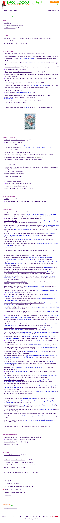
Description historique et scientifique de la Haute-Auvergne (21, 409)
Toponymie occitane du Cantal (12, 212)
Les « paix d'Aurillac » (10, 319)
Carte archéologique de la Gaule (13, 107)
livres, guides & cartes (10, 508)
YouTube (6, 199)
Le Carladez (7, 367)
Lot (27, 355)
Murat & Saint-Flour (9, 442)
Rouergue (12, 486)
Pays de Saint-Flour (9, 164)
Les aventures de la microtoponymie (14, 214)
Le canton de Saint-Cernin (12, 145)
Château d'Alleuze (10, 171)
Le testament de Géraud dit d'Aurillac (16, 345)
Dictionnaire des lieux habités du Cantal (15, 250)
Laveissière (7, 174)
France (5, 10)
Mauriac (22, 97)
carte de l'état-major (9, 102)
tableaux (38, 167)
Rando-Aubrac (9, 186)
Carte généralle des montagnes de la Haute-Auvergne (21, 56)
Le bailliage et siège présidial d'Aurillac (16, 307)
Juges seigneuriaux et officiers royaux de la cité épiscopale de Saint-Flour (26, 315)
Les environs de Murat (11, 58)
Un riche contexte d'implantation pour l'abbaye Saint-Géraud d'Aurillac (24, 361)
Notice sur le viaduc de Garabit (13, 420)
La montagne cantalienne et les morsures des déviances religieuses (24, 268)
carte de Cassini (38, 38)
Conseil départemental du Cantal (13, 25)
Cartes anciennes (7, 51)
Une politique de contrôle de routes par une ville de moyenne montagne (25, 272)
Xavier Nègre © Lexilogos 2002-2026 (30, 519)
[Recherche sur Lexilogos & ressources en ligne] (58, 4)
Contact (45, 516)
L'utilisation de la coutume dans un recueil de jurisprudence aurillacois (25, 311)
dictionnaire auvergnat (53, 10)
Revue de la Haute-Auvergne (12, 455)
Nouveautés (19, 516)
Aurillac (16, 97)
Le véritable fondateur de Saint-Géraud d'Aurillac (19, 340)
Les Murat (8, 371)
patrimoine (8, 495)
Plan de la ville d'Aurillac (12, 90)
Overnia (6, 467)
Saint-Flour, (13, 290)
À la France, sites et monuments (13, 398)
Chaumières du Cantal (10, 239)
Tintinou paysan (8, 255)
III (33, 407)
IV (35, 407)
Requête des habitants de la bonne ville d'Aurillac (19, 324)
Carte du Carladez (10, 92)
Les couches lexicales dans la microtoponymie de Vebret (21, 218)
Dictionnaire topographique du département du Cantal (20, 243)
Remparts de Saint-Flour (12, 167)
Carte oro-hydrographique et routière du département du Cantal (24, 74)
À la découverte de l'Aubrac (14, 183)
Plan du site (27, 516)
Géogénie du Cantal (9, 401)
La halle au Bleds (47, 167)
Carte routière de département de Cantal (17, 85)
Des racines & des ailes (11, 201)
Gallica (6, 54)
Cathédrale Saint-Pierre (27, 167)
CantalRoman (8, 159)
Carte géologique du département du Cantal (18, 72)
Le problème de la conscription (13, 262)
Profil (4, 20)
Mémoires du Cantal (11, 439)
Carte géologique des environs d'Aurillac (17, 83)
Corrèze (30, 486)
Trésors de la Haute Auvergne (13, 142)
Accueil (4, 516)
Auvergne (10, 10)
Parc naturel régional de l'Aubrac (13, 181)
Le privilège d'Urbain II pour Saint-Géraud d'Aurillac (20, 347)
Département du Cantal (12, 67)
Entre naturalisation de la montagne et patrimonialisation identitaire (24, 233)
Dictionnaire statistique (11, 405)
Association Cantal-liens (11, 155)
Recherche (11, 516)
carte (6, 41)
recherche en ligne (10, 248)
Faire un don (54, 2)
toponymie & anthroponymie (13, 176)
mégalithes (19, 171)
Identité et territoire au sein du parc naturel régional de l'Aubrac (23, 225)
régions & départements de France (15, 492)
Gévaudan (19, 486)
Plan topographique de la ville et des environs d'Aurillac (21, 88)
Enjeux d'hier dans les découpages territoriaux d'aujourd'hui (21, 376)
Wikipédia (6, 23)
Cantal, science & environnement (13, 157)
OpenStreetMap (8, 43)
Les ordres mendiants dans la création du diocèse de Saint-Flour (24, 294)
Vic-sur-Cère (7, 416)
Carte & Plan (6, 36)
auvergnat (8, 481)
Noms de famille (8, 229)
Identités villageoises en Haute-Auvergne (16, 257)
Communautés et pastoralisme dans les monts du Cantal (20, 328)
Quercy (25, 486)
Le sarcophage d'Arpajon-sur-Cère (14, 380)
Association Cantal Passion (11, 152)
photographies (9, 465)
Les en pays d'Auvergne (14, 336)
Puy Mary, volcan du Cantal (12, 188)
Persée (28, 472)
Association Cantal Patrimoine (12, 150)
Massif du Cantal (10, 78)
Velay (6, 486)
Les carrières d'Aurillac (10, 221)
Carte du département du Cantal (14, 63)
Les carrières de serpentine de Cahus (15, 355)
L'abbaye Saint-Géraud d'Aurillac (14, 147)
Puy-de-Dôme (15, 483)
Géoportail (7, 38)
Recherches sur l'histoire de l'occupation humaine (18, 392)
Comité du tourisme (9, 28)
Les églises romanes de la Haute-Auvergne (16, 413)
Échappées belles (24, 201)
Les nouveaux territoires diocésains (14, 286)
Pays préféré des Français (38, 201)
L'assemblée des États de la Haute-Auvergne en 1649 (19, 427)
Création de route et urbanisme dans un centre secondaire (21, 276)
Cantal (7, 69)
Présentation (36, 516)
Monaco (51, 376)
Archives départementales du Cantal (14, 100)
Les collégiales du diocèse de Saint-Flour (15, 282)
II (49, 216)
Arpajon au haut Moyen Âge (12, 332)
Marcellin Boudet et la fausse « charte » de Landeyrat (20, 299)
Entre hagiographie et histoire (14, 351)
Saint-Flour (29, 97)
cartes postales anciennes (12, 462)
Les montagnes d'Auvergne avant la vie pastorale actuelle (21, 386)
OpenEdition (35, 472)
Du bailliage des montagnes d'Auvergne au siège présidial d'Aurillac (24, 303)
